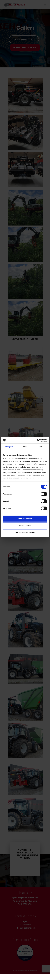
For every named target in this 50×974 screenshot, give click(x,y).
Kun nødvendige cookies (25, 532)
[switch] (44, 494)
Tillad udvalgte (25, 525)
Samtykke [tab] (9, 447)
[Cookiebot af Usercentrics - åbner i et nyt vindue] (37, 440)
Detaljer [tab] (25, 447)
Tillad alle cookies (25, 519)
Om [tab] (41, 447)
